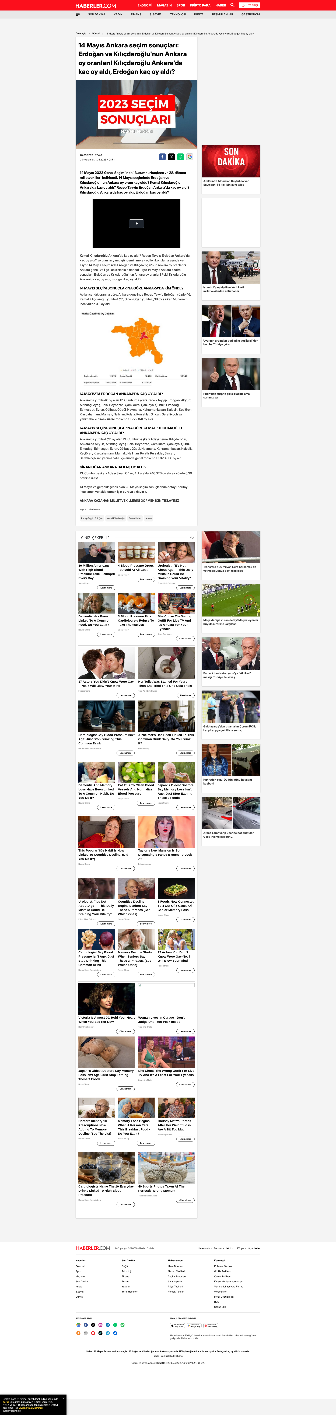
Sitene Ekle (220, 1306)
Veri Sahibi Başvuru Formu (228, 1286)
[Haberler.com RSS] (78, 1333)
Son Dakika (82, 1281)
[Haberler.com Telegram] (108, 1333)
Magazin (80, 1276)
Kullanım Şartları (223, 1266)
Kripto (79, 1286)
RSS (216, 1301)
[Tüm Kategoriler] (78, 14)
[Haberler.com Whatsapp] (115, 1325)
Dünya (79, 1296)
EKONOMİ (145, 5)
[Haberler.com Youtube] (93, 1333)
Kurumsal (219, 1260)
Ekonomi (80, 1266)
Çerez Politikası (222, 1276)
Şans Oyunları (175, 1281)
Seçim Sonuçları (177, 1276)
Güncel (96, 33)
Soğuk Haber (135, 518)
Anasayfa (81, 33)
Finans (125, 1276)
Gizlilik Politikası (222, 1271)
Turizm (125, 1281)
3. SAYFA (156, 14)
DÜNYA (199, 14)
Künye (240, 1248)
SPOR (181, 5)
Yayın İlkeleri (254, 1248)
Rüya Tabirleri (175, 1286)
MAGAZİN (164, 5)
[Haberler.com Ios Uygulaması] (177, 1326)
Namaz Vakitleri (176, 1271)
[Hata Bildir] (161, 1362)
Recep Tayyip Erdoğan (92, 518)
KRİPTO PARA (200, 5)
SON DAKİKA (96, 14)
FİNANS (136, 14)
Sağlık (125, 1266)
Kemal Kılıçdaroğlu (116, 518)
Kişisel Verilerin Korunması (228, 1281)
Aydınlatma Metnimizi (31, 1407)
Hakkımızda (204, 1248)
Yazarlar (126, 1286)
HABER (220, 5)
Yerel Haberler (130, 1291)
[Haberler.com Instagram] (100, 1325)
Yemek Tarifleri (176, 1291)
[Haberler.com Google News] (78, 1325)
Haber (156, 1355)
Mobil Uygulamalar (224, 1296)
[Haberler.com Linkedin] (108, 1325)
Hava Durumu (175, 1266)
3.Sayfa (79, 1291)
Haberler (80, 1260)
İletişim (229, 1248)
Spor (78, 1271)
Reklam (218, 1248)
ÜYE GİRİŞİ (252, 5)
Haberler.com (175, 1260)
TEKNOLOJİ (178, 14)
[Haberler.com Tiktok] (100, 1333)
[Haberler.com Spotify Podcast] (122, 1325)
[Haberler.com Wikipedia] (86, 1333)
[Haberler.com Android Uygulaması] (194, 1326)
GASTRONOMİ (250, 14)
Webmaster (220, 1291)
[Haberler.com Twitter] (93, 1325)
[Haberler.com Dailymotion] (115, 1333)
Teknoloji (126, 1271)
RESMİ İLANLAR (222, 14)
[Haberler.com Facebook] (86, 1325)
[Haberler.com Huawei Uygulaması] (210, 1326)
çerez (6, 1401)
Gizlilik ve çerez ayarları (143, 1362)
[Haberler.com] (93, 1248)
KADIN (118, 14)
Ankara (148, 518)
